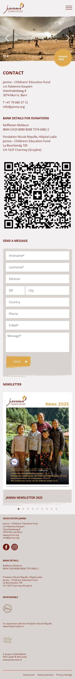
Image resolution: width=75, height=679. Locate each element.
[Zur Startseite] (14, 8)
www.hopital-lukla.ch (13, 626)
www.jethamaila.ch (12, 659)
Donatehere (63, 58)
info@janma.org (11, 537)
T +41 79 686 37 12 (15, 102)
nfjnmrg (14, 107)
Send (16, 361)
